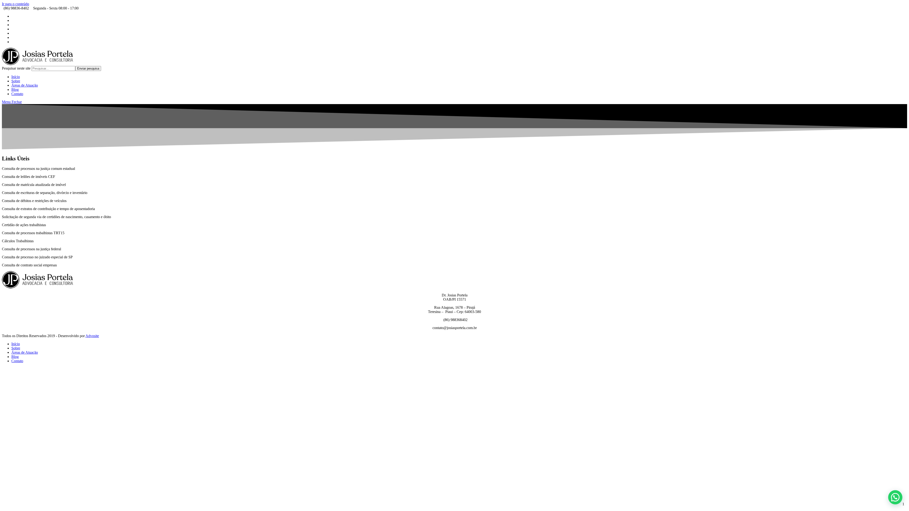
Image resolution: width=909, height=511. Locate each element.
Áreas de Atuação (24, 352)
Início (15, 344)
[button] (895, 497)
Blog (15, 357)
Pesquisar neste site (16, 68)
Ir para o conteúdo (15, 4)
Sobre (15, 348)
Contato (17, 361)
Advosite (92, 336)
